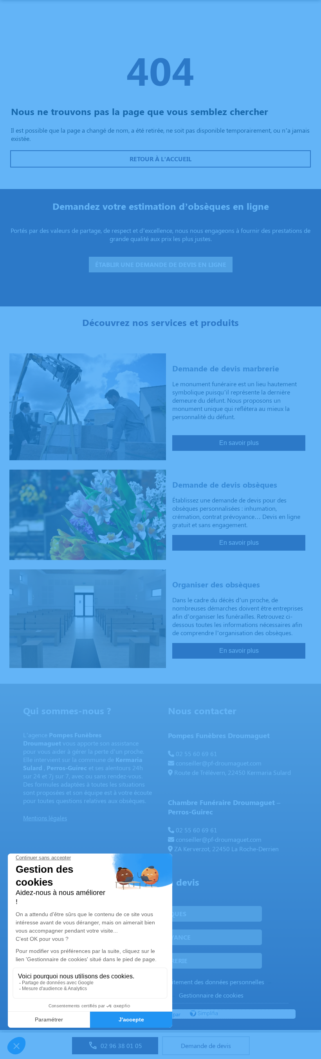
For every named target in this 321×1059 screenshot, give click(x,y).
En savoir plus (239, 442)
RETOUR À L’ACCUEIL (160, 159)
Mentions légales (45, 818)
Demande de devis (206, 1045)
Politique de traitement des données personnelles (197, 982)
